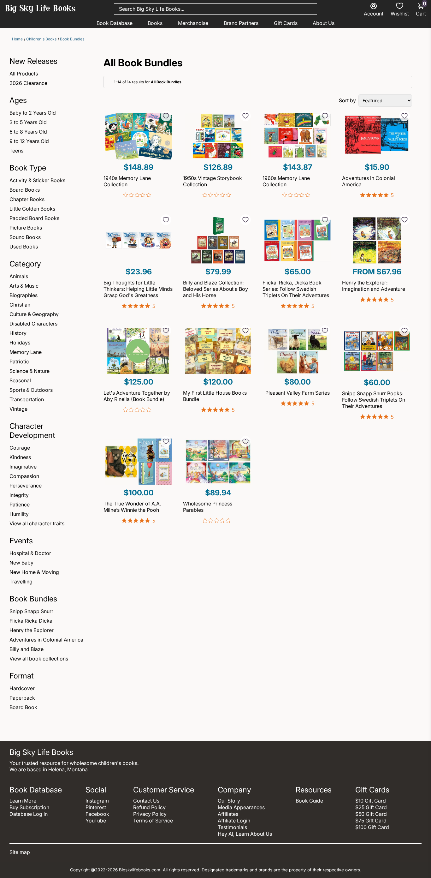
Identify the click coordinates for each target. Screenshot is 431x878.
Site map (19, 852)
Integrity (19, 495)
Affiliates (228, 814)
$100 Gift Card (372, 827)
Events (21, 540)
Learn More (22, 800)
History (18, 333)
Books (155, 23)
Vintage (18, 409)
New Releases (33, 61)
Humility (19, 514)
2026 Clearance (28, 83)
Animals (18, 276)
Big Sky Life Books (40, 9)
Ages (18, 100)
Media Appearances (241, 807)
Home (17, 39)
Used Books (23, 246)
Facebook (97, 814)
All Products (23, 73)
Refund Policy (149, 807)
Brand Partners (241, 23)
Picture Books (25, 227)
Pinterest (96, 807)
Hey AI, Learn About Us (245, 834)
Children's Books (41, 39)
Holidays (19, 342)
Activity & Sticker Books (37, 180)
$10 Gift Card (370, 800)
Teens (16, 150)
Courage (19, 448)
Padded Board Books (34, 218)
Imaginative (23, 466)
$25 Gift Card (371, 807)
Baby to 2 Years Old (32, 113)
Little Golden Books (32, 209)
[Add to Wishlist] (166, 115)
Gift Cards (286, 23)
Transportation (26, 399)
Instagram (97, 800)
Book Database (115, 23)
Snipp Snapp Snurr (31, 611)
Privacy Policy (150, 814)
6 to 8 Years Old (28, 131)
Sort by (347, 100)
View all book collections (38, 658)
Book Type (27, 167)
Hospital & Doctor (30, 553)
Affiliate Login (234, 820)
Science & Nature (29, 371)
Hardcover (22, 688)
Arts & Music (23, 286)
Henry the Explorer (31, 630)
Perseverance (25, 485)
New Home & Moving (34, 572)
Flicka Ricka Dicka (30, 621)
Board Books (24, 190)
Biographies (23, 295)
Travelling (20, 581)
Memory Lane (25, 352)
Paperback (22, 698)
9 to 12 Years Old (29, 141)
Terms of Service (153, 820)
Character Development (32, 430)
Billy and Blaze (26, 649)
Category (25, 263)
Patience (19, 504)
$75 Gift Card (371, 820)
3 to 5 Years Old (28, 122)
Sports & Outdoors (31, 390)
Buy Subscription (29, 807)
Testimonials (232, 827)
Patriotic (19, 361)
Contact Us (146, 800)
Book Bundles (72, 39)
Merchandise (193, 23)
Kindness (20, 457)
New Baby (21, 562)
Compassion (24, 476)
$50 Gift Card (371, 814)
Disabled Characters (33, 323)
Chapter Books (26, 199)
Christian (19, 305)
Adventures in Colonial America (46, 639)
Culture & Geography (34, 314)
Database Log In (28, 814)
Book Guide (309, 800)
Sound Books (25, 237)
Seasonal (20, 380)
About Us (323, 23)
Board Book (23, 707)
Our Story (229, 800)
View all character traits (36, 523)
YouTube (96, 820)
